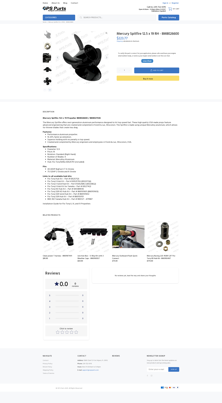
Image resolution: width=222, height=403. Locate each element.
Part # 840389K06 (76, 189)
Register (175, 3)
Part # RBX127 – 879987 (82, 199)
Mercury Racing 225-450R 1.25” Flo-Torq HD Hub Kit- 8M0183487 (161, 257)
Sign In (165, 3)
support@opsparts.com (90, 370)
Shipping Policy (48, 370)
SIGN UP (174, 369)
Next (106, 57)
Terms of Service (48, 373)
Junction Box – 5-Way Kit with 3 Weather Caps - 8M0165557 (90, 257)
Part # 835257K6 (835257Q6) (78, 181)
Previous (58, 57)
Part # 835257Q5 (72, 179)
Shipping (120, 41)
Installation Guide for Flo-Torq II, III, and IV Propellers (66, 203)
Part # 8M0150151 (76, 196)
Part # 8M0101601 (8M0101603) (85, 191)
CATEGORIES (51, 17)
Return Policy (47, 367)
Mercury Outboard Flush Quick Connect (124, 257)
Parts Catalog (169, 17)
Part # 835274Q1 (84, 186)
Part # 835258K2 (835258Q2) (83, 184)
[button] (66, 295)
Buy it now (148, 79)
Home (44, 22)
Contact (46, 360)
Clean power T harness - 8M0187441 (57, 255)
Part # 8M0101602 (81, 194)
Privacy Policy (47, 363)
